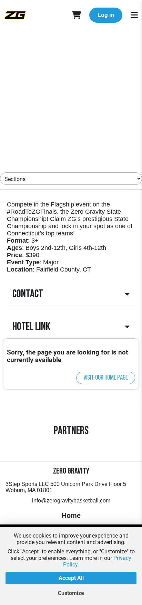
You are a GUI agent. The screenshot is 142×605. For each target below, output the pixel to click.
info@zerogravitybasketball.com (71, 500)
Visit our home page (105, 377)
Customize (71, 593)
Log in (106, 15)
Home (71, 515)
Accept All (71, 578)
